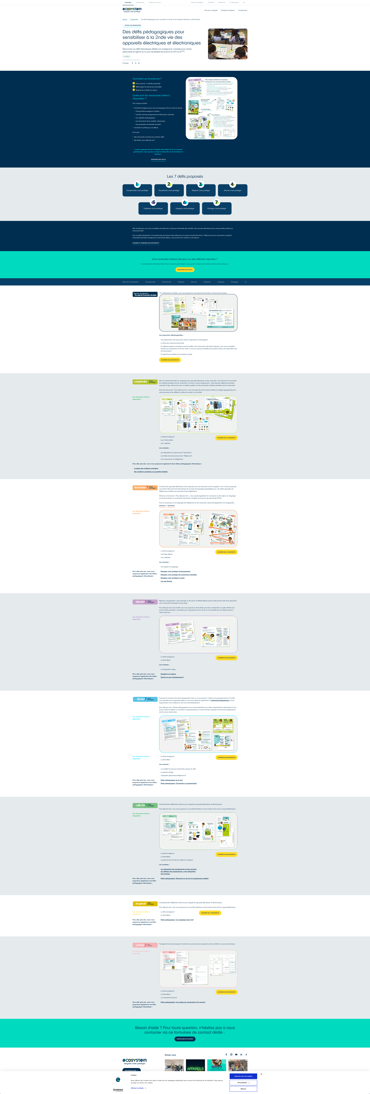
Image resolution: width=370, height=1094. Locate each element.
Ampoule (162, 505)
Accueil (125, 19)
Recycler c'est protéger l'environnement (175, 571)
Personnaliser (242, 1082)
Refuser (243, 1089)
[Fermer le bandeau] (261, 1074)
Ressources (222, 2)
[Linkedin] (241, 1054)
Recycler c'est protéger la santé (173, 578)
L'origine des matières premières (146, 468)
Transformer (166, 282)
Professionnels (140, 2)
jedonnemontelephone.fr (220, 700)
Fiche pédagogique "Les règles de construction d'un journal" (183, 1002)
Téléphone (171, 505)
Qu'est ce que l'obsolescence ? (172, 677)
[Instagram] (231, 1054)
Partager (234, 282)
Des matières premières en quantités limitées (151, 471)
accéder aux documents (210, 913)
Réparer (181, 282)
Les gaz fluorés (166, 581)
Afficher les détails (137, 1088)
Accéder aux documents (170, 360)
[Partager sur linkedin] (138, 63)
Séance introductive (131, 282)
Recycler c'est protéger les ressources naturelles (179, 574)
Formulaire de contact (185, 1039)
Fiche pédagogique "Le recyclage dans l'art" (177, 920)
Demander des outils (158, 159)
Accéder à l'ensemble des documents (146, 243)
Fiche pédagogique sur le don (172, 780)
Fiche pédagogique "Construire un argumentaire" (179, 783)
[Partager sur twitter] (135, 63)
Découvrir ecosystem (197, 2)
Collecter (207, 282)
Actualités (211, 2)
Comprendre (242, 10)
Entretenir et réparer (228, 10)
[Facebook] (226, 1054)
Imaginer (221, 282)
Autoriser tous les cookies (243, 1076)
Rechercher (235, 2)
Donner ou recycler (211, 10)
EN (244, 2)
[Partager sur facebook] (132, 63)
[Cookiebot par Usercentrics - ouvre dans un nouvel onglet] (118, 1090)
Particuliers (128, 2)
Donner (194, 282)
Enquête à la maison (168, 674)
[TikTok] (246, 1054)
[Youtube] (236, 1054)
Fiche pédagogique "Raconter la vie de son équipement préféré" (185, 878)
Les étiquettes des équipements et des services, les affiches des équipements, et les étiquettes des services (179, 871)
